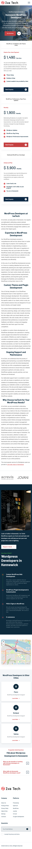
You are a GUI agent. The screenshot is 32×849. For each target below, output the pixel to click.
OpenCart (15, 805)
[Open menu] (29, 2)
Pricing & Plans (5, 805)
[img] (16, 652)
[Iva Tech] (9, 2)
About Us (3, 803)
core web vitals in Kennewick (15, 464)
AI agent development (18, 816)
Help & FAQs (4, 811)
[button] (16, 650)
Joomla (15, 811)
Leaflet (14, 663)
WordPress (16, 808)
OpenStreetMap (21, 663)
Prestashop (16, 803)
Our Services (10, 33)
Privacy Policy (4, 808)
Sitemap (3, 814)
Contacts (3, 816)
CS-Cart (15, 814)
